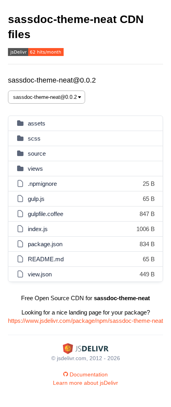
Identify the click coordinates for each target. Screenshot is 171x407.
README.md (46, 259)
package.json (45, 244)
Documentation (89, 374)
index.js (38, 229)
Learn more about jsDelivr (85, 383)
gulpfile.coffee (45, 213)
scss (34, 138)
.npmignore (42, 183)
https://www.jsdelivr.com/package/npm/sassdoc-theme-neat (85, 320)
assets (36, 123)
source (37, 153)
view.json (40, 274)
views (35, 168)
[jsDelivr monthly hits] (36, 53)
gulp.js (36, 198)
